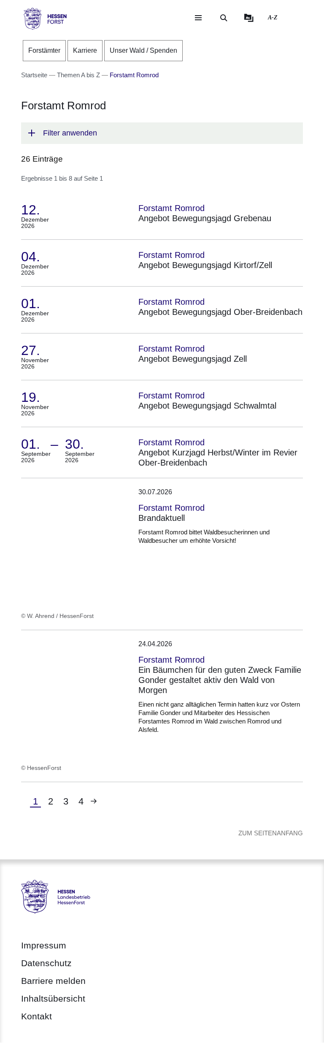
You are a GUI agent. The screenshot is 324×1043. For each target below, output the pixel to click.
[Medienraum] (249, 18)
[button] (162, 133)
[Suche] (223, 18)
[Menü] (198, 18)
